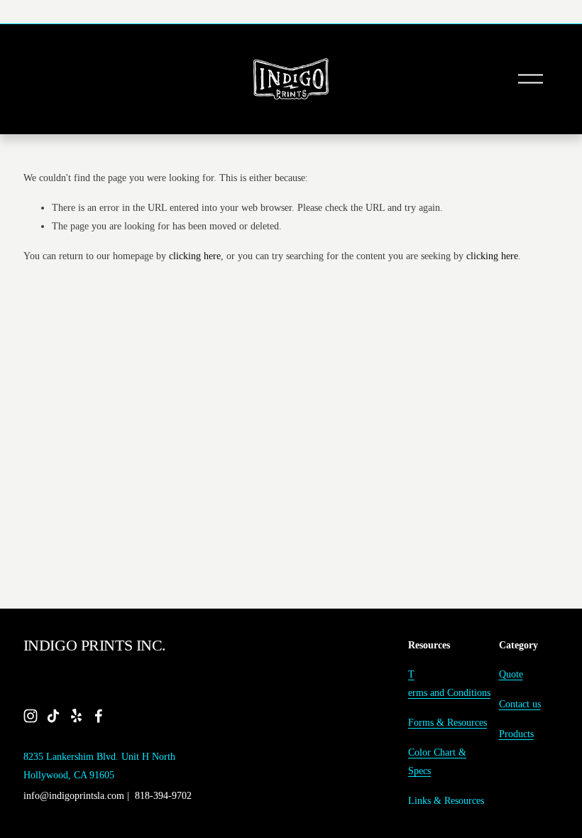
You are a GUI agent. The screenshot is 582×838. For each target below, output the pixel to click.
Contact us (520, 703)
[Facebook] (99, 716)
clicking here (195, 255)
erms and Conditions (449, 692)
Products (516, 733)
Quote (511, 674)
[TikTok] (53, 716)
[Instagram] (30, 716)
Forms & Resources (447, 722)
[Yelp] (76, 716)
